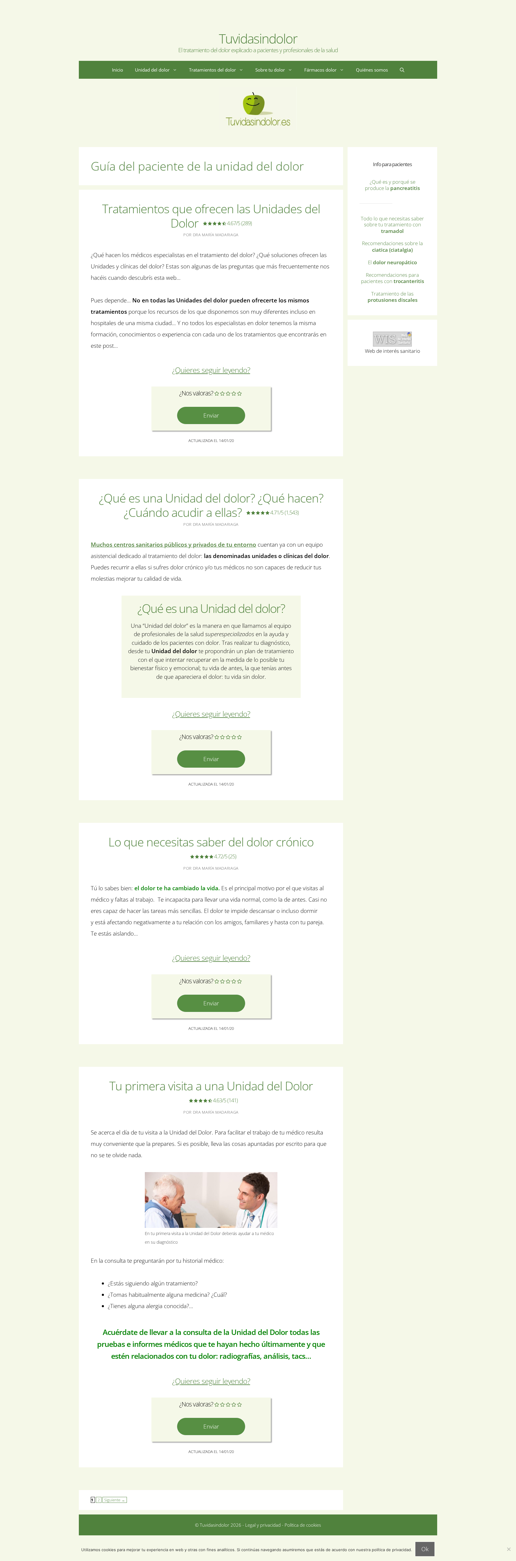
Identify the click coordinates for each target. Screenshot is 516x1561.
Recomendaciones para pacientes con (392, 278)
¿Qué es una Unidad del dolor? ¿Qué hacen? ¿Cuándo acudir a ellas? (211, 505)
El (392, 262)
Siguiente (114, 1500)
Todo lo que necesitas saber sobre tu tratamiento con (392, 224)
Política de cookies (303, 1525)
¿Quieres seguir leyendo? (211, 370)
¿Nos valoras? (196, 393)
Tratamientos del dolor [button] (212, 70)
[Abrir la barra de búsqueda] (402, 70)
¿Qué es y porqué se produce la (392, 184)
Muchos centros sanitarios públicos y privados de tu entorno (173, 544)
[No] (509, 1549)
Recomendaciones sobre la (392, 246)
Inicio (117, 70)
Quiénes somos (372, 70)
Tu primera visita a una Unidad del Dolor (211, 1091)
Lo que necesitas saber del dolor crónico (211, 847)
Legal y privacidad (262, 1525)
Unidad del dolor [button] (152, 70)
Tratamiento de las (392, 296)
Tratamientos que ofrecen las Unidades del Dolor (211, 215)
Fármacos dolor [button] (320, 70)
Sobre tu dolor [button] (270, 70)
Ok (425, 1549)
